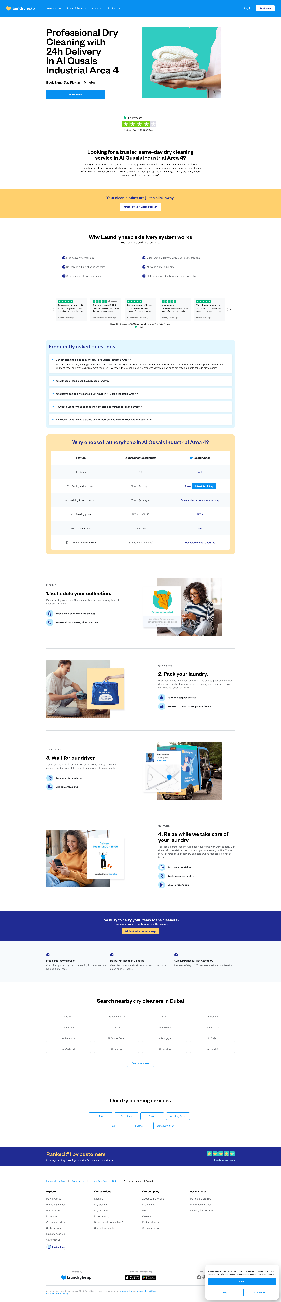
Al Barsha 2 (212, 1027)
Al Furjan (212, 1038)
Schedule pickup (204, 486)
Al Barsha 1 (165, 1027)
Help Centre (53, 1210)
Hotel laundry (101, 1216)
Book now (265, 8)
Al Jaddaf (212, 1049)
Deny (224, 1292)
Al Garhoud (68, 1049)
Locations (51, 1216)
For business (115, 8)
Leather (139, 1125)
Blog (144, 1210)
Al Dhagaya (164, 1038)
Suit (113, 1125)
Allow (242, 1281)
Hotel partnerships (200, 1198)
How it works (54, 8)
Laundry (98, 1198)
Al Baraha (68, 1027)
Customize (259, 1292)
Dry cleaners (101, 1210)
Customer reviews (56, 1222)
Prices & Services (76, 8)
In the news (148, 1204)
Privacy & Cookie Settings (58, 1293)
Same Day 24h (99, 1181)
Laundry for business (201, 1210)
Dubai (115, 1181)
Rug (100, 1116)
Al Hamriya (116, 1049)
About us (97, 8)
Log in (247, 8)
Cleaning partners (152, 1228)
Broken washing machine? (108, 1222)
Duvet (152, 1116)
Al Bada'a (212, 1016)
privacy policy (126, 1291)
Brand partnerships (200, 1204)
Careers (146, 1216)
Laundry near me (55, 1233)
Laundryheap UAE (56, 1181)
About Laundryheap (153, 1198)
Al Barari (116, 1027)
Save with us (53, 1239)
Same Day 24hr (165, 1125)
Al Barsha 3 (68, 1038)
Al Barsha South (116, 1038)
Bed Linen (126, 1116)
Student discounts (104, 1228)
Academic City (116, 1016)
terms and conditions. (146, 1291)
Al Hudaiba (165, 1049)
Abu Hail (68, 1016)
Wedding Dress (178, 1116)
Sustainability (53, 1228)
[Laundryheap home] (20, 8)
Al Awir (164, 1016)
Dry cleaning (78, 1181)
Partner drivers (150, 1222)
